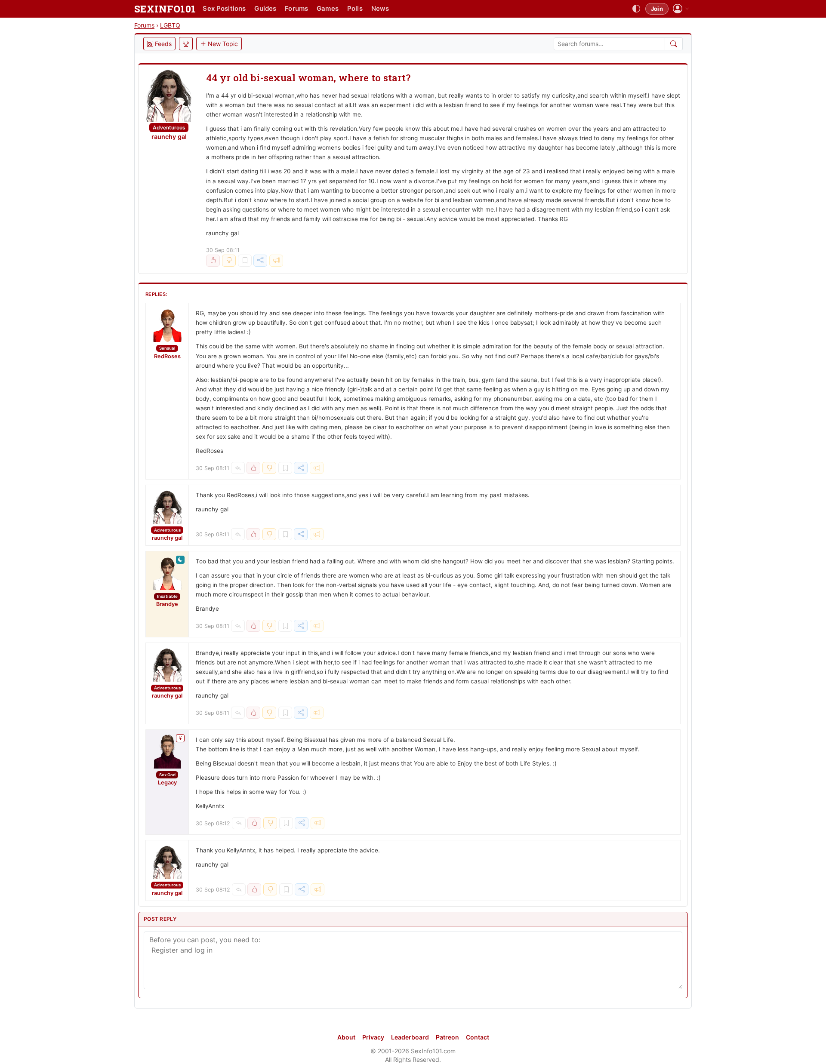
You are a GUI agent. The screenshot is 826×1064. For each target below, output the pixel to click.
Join (657, 8)
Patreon (447, 1037)
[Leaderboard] (186, 43)
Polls (355, 8)
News (380, 8)
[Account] (681, 9)
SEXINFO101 (165, 9)
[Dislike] (229, 261)
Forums (296, 8)
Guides (265, 8)
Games (328, 8)
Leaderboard (410, 1037)
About (346, 1037)
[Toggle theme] (636, 9)
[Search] (674, 43)
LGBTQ (170, 25)
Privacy (373, 1037)
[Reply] (238, 468)
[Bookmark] (245, 261)
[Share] (260, 261)
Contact (477, 1037)
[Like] (213, 261)
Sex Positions (224, 8)
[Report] (276, 261)
